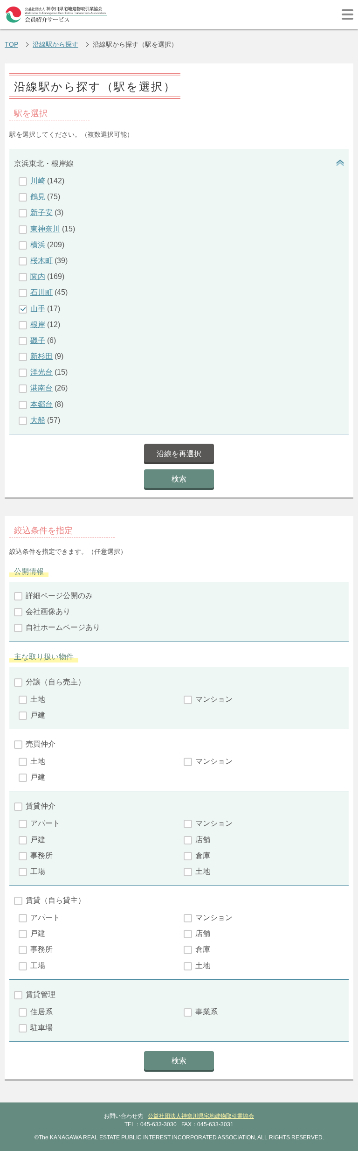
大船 (37, 420)
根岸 (37, 324)
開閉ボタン (339, 163)
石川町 (41, 292)
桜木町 (41, 261)
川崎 (37, 181)
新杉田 (41, 356)
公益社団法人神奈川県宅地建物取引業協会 (201, 1116)
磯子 (37, 340)
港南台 (41, 388)
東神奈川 (45, 229)
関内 (37, 276)
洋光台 (41, 372)
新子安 (41, 212)
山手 (37, 309)
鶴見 (37, 197)
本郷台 (41, 404)
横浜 (37, 245)
